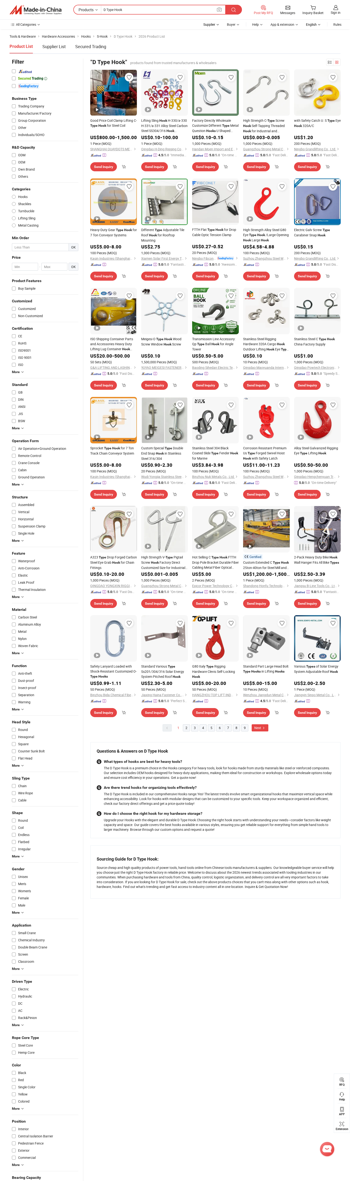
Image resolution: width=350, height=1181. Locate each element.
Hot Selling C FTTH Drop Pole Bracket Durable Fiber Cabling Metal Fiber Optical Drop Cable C (215, 562)
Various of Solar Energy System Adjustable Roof (316, 669)
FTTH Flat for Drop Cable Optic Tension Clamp (214, 232)
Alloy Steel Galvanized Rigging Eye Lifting (316, 450)
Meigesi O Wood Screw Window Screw (161, 341)
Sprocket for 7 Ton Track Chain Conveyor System (112, 451)
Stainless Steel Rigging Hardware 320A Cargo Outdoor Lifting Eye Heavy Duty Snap (265, 344)
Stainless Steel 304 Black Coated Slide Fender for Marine (215, 453)
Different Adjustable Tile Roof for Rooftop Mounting (162, 235)
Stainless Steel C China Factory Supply (314, 341)
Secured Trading (90, 46)
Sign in (335, 12)
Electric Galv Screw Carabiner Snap (312, 232)
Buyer (231, 24)
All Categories (26, 24)
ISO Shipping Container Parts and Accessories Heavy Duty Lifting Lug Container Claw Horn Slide (111, 344)
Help (255, 24)
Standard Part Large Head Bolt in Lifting (266, 669)
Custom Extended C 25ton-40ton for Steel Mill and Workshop (266, 565)
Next (258, 727)
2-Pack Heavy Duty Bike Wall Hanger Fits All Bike (316, 560)
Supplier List (54, 46)
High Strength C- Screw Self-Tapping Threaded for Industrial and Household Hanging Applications (264, 126)
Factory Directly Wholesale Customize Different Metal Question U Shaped (215, 125)
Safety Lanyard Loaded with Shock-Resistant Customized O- (113, 671)
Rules (337, 24)
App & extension (282, 24)
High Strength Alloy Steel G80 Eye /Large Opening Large (266, 235)
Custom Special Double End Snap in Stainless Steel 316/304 (162, 453)
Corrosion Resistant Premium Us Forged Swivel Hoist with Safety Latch (264, 453)
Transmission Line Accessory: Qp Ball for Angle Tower (213, 344)
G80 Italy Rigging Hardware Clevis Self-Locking (213, 671)
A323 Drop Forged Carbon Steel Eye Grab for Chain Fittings (113, 562)
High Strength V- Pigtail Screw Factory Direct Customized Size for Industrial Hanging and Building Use (163, 562)
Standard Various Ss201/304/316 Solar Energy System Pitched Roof (162, 671)
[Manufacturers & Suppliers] (35, 10)
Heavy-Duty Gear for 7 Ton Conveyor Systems (113, 232)
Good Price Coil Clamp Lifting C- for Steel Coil (113, 123)
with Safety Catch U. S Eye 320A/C (317, 123)
